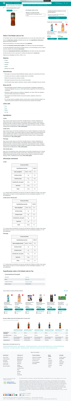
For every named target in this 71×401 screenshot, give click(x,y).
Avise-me (57, 17)
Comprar (52, 38)
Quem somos (5, 357)
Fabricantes (19, 374)
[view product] (52, 27)
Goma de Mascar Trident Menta (15, 347)
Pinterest (50, 365)
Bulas (18, 369)
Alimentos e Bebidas (28, 281)
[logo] (4, 3)
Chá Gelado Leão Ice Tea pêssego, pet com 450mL (34, 15)
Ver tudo (66, 290)
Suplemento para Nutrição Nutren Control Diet (10, 346)
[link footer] (22, 395)
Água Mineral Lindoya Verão (25, 347)
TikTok (49, 366)
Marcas (18, 373)
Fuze (6, 108)
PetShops (61, 363)
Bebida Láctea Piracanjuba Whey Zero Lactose (45, 346)
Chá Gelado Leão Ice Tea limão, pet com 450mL (28, 330)
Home (5, 7)
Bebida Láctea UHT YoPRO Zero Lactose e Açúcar (37, 347)
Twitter (49, 358)
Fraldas (60, 360)
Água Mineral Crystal (6, 347)
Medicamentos (20, 357)
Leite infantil (34, 5)
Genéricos (45, 5)
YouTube (50, 363)
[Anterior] (48, 31)
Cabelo (60, 365)
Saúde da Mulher (40, 5)
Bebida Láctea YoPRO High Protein (58, 346)
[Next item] (67, 305)
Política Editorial (6, 358)
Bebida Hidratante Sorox (21, 346)
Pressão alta (29, 5)
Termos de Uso (35, 360)
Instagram (50, 361)
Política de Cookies (36, 358)
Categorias (19, 361)
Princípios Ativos (20, 368)
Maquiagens (61, 361)
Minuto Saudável (6, 366)
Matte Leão (27, 279)
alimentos (18, 88)
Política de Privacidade (36, 357)
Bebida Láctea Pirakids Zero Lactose (51, 347)
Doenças (19, 371)
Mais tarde (15, 10)
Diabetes (24, 5)
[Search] (51, 3)
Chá (6, 106)
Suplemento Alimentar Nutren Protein (31, 346)
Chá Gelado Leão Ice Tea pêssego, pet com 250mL (49, 330)
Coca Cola (27, 277)
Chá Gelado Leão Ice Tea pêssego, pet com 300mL (39, 330)
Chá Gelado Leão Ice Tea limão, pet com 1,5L (59, 330)
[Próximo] (66, 31)
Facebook (50, 360)
